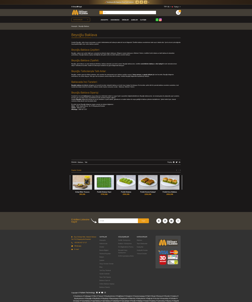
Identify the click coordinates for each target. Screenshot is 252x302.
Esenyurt (160, 296)
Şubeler (134, 20)
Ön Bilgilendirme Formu (125, 247)
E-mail (76, 249)
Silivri (95, 296)
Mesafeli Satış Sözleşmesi (122, 251)
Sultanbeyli (116, 301)
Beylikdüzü (97, 298)
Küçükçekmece (110, 296)
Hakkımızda (115, 20)
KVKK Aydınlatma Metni (126, 256)
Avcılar (157, 298)
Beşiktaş (105, 298)
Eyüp (153, 296)
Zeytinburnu (78, 296)
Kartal (146, 301)
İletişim (143, 20)
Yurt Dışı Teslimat (105, 270)
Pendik (133, 301)
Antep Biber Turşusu (82, 192)
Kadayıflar (140, 247)
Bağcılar (150, 298)
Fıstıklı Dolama (126, 192)
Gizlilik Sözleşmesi (124, 240)
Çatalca (174, 296)
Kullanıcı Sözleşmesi (125, 243)
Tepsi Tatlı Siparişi (105, 277)
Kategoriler (77, 20)
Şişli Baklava (96, 301)
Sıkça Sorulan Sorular (106, 263)
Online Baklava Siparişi (106, 284)
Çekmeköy (161, 301)
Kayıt (80, 7)
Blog (100, 267)
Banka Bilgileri (103, 250)
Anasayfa (104, 20)
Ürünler (125, 20)
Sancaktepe (125, 301)
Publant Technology (87, 293)
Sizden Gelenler (104, 274)
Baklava (80, 162)
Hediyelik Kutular (142, 250)
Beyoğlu (89, 298)
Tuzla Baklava (85, 301)
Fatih (148, 296)
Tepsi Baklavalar (142, 243)
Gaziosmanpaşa (139, 296)
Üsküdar (173, 298)
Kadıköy (153, 301)
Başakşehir (124, 298)
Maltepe (140, 301)
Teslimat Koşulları (105, 253)
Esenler (167, 296)
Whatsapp (77, 246)
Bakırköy (132, 298)
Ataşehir (176, 301)
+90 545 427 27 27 (80, 242)
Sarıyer (101, 296)
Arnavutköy (164, 298)
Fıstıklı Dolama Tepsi (104, 192)
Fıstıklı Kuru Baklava (170, 192)
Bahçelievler (141, 298)
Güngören (129, 296)
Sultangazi (87, 296)
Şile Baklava (107, 301)
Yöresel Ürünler (142, 253)
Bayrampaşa (114, 298)
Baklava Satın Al (104, 280)
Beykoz (169, 301)
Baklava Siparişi (104, 287)
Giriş (74, 7)
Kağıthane (120, 296)
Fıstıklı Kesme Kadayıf (148, 192)
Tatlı (86, 162)
